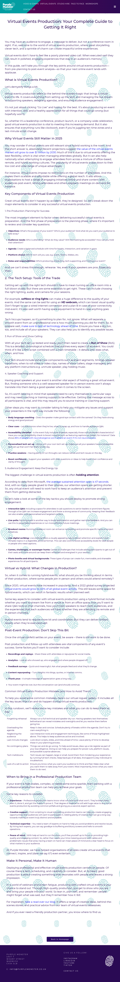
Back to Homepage (60, 939)
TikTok (68, 965)
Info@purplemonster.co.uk (28, 969)
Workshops (91, 4)
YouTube (69, 963)
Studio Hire (63, 4)
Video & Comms (31, 4)
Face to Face (77, 4)
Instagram (70, 958)
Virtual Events (48, 4)
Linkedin (69, 961)
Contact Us (29, 9)
